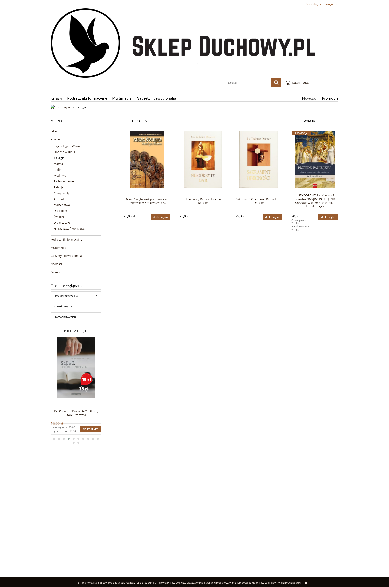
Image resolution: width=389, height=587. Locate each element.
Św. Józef (60, 217)
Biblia (57, 170)
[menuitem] (56, 98)
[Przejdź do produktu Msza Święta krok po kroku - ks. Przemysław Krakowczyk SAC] (147, 159)
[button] (54, 439)
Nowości (56, 264)
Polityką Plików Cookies (171, 582)
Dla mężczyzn (63, 222)
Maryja (58, 164)
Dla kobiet (60, 211)
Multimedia (58, 248)
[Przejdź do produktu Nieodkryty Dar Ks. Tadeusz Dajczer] (203, 159)
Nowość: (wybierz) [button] (64, 306)
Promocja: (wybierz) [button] (65, 317)
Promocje (57, 272)
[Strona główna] (194, 42)
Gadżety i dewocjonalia (66, 256)
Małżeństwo (62, 205)
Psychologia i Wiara (67, 146)
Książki (55, 139)
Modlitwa (60, 175)
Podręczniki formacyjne (66, 239)
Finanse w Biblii (64, 152)
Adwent (59, 199)
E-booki (56, 131)
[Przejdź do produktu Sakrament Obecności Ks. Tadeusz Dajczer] (258, 159)
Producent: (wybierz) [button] (65, 295)
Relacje (58, 187)
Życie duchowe (64, 181)
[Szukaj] (276, 82)
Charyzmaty (62, 193)
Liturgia (59, 158)
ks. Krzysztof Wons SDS (69, 228)
